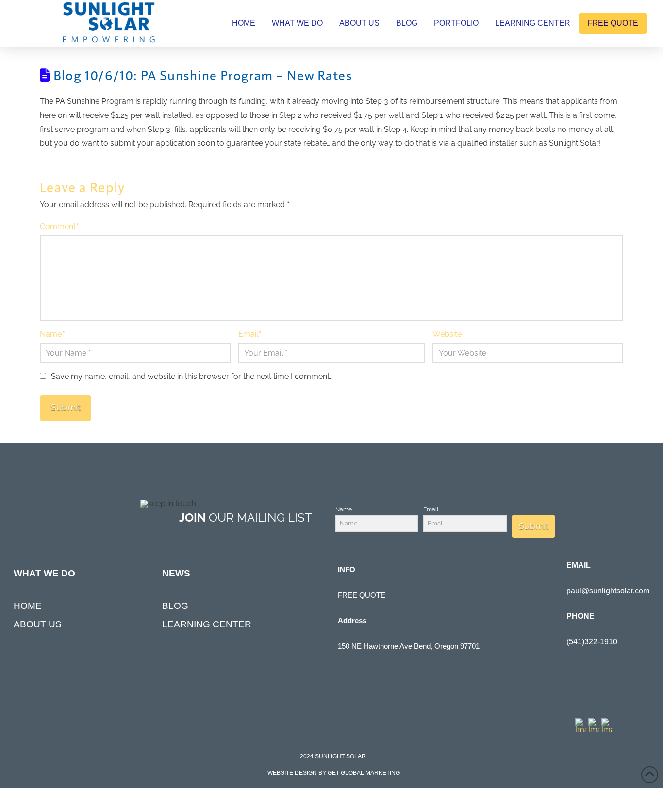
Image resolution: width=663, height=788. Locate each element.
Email (250, 334)
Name (52, 334)
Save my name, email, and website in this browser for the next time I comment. (191, 376)
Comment (59, 226)
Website (447, 334)
